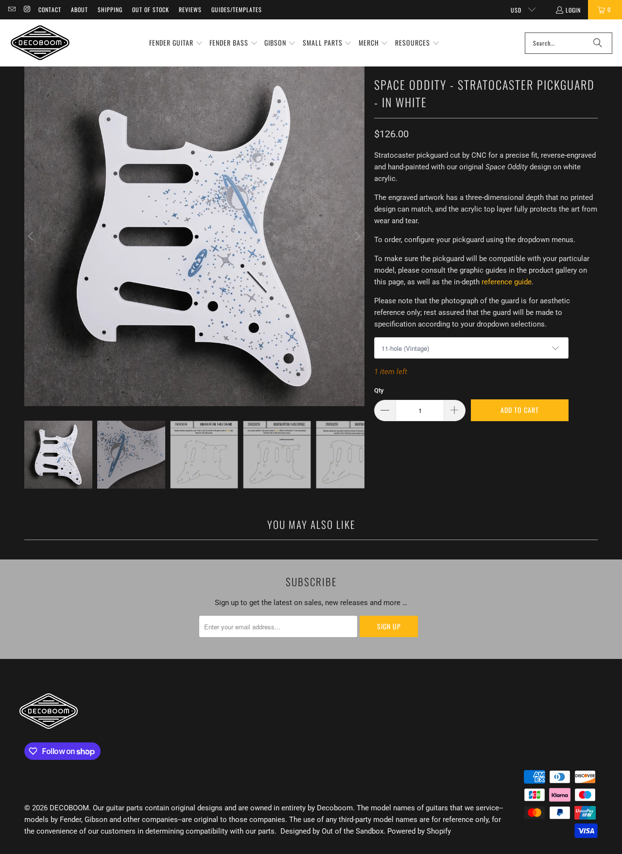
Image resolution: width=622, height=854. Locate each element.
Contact (49, 9)
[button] (176, 43)
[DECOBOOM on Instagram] (26, 9)
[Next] (357, 236)
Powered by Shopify (419, 831)
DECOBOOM (69, 808)
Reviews (190, 9)
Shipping (110, 9)
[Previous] (31, 236)
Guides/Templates (236, 9)
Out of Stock (150, 9)
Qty (379, 390)
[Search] (597, 43)
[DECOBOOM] (40, 43)
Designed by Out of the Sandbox (331, 831)
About (79, 9)
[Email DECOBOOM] (11, 9)
